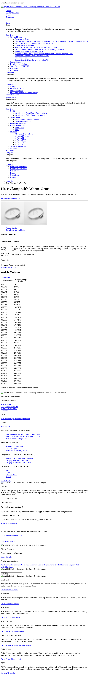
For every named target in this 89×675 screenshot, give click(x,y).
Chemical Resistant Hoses (24, 45)
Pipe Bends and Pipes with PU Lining (24, 93)
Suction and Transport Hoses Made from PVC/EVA (34, 43)
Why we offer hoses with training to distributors (23, 434)
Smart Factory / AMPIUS (19, 66)
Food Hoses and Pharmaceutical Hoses (29, 52)
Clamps (13, 86)
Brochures (14, 70)
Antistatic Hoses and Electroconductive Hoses (32, 56)
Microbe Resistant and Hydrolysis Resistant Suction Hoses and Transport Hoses (44, 54)
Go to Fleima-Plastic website (11, 659)
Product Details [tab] (11, 228)
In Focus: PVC (20, 140)
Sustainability (15, 117)
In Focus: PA (19, 144)
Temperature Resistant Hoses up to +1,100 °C (31, 60)
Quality (13, 111)
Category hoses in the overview (17, 460)
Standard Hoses (16, 37)
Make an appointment (9, 523)
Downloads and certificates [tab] (15, 230)
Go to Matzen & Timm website (12, 631)
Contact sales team (7, 541)
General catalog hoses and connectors (19, 458)
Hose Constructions (17, 126)
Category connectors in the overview (19, 463)
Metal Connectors (16, 91)
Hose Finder (10, 150)
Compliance (14, 175)
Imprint (8, 477)
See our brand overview (9, 590)
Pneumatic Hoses (21, 58)
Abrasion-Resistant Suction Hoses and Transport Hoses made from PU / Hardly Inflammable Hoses (51, 41)
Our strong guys (11, 448)
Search (4, 574)
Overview (9, 35)
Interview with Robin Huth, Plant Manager (30, 115)
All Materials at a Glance (24, 134)
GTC (7, 470)
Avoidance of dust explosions (16, 451)
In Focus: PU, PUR (22, 136)
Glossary (13, 148)
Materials (13, 132)
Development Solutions (18, 64)
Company (9, 153)
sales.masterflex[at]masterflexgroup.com (15, 419)
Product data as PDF (8, 267)
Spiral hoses (19, 128)
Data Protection (11, 475)
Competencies (11, 97)
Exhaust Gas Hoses (22, 39)
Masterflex (9, 181)
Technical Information (18, 146)
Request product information (11, 535)
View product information (10, 198)
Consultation (5, 277)
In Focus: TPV (20, 142)
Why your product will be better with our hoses (23, 436)
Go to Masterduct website (10, 617)
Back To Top (6, 481)
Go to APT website (8, 673)
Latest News (14, 171)
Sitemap (8, 472)
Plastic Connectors (17, 89)
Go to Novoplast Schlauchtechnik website (16, 645)
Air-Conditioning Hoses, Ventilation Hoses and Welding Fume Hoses (40, 49)
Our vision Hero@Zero (23, 121)
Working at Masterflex (18, 169)
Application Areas (12, 95)
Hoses (8, 23)
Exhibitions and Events (18, 167)
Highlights (14, 68)
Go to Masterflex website (10, 604)
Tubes (17, 130)
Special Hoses (15, 62)
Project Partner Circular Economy (27, 119)
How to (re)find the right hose (16, 439)
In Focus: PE (19, 138)
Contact (13, 177)
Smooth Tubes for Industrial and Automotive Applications (36, 47)
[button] (8, 11)
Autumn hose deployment (15, 446)
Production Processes (18, 123)
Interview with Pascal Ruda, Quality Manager (31, 113)
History (13, 173)
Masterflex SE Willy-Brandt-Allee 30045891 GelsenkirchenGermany (9, 408)
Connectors (10, 72)
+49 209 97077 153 (8, 427)
